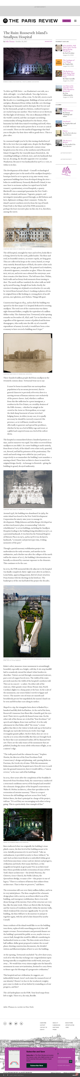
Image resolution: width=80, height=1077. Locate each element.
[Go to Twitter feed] (15, 1024)
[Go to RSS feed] (21, 1024)
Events (42, 1029)
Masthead (56, 1027)
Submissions (56, 1025)
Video (67, 1027)
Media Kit (55, 1023)
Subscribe (66, 21)
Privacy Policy (56, 1073)
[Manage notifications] (75, 1072)
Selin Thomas (10, 41)
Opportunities (69, 1025)
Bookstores (69, 1023)
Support (42, 1025)
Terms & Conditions (70, 1073)
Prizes (55, 1029)
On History (48, 41)
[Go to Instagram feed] (5, 1024)
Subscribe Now (36, 1065)
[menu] (75, 21)
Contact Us (43, 1027)
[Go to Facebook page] (10, 1024)
